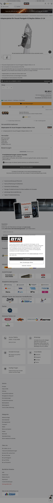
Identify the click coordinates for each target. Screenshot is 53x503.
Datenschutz (24, 265)
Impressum (29, 265)
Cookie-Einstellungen (34, 253)
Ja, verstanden (26, 259)
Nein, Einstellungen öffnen (26, 262)
